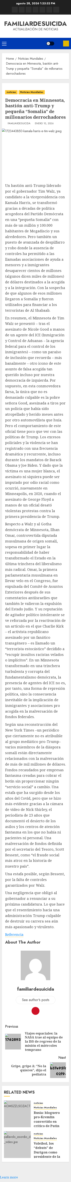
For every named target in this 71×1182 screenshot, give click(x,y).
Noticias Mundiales (31, 92)
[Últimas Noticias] (56, 10)
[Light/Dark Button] (50, 43)
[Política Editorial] (42, 10)
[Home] (29, 10)
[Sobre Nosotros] (49, 10)
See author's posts (35, 999)
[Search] (58, 43)
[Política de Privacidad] (35, 10)
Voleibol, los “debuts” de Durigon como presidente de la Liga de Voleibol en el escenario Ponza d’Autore (49, 1156)
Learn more (9, 1177)
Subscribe (66, 43)
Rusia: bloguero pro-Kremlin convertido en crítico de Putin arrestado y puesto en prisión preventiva (49, 1126)
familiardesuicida (35, 23)
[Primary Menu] (4, 43)
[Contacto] (22, 10)
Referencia (14, 934)
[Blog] (15, 10)
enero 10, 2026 (44, 123)
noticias (11, 92)
